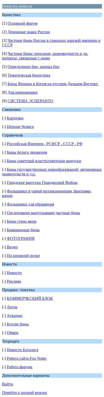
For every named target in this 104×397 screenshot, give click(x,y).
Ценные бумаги (20, 126)
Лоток (12, 307)
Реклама (14, 281)
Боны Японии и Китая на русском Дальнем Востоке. (53, 84)
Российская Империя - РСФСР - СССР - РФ (45, 144)
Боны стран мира (21, 221)
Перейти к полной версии (24, 392)
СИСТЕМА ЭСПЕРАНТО (30, 101)
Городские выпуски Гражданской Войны (42, 182)
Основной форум (22, 23)
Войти (7, 384)
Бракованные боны (23, 230)
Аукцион (14, 315)
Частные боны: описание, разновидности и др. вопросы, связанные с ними (45, 55)
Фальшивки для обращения (30, 204)
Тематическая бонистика (29, 75)
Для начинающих (23, 92)
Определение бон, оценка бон (33, 66)
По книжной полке (23, 255)
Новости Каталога (22, 350)
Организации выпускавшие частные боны (43, 213)
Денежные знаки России (29, 32)
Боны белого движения (27, 152)
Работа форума (19, 367)
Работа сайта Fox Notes (26, 358)
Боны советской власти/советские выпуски (44, 161)
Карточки (15, 118)
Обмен (12, 332)
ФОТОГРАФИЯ (21, 238)
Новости (14, 273)
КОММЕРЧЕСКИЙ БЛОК (30, 298)
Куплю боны (18, 324)
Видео (12, 247)
